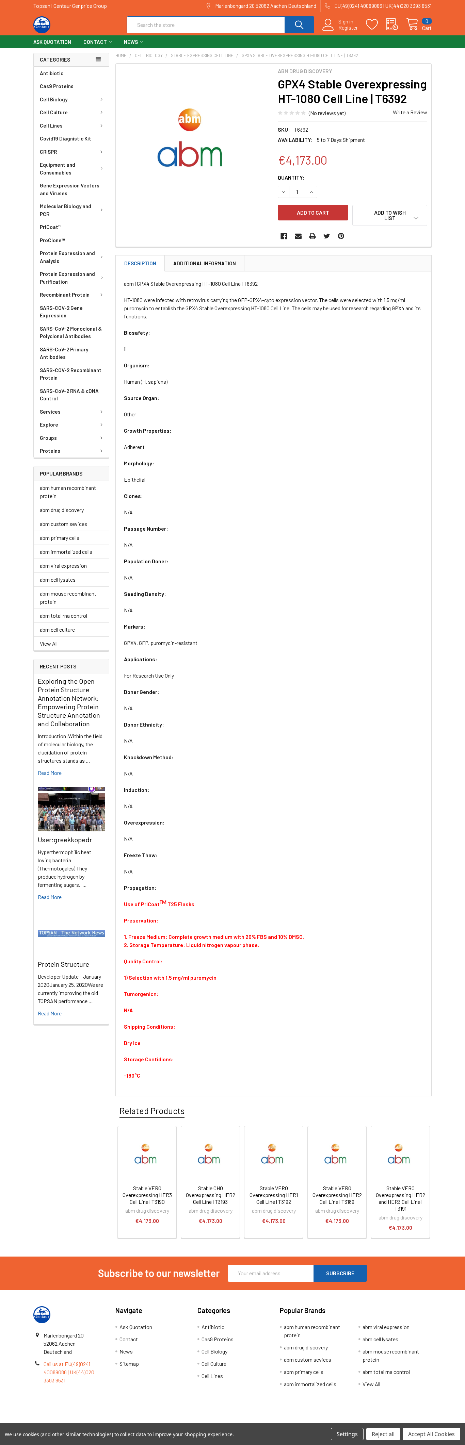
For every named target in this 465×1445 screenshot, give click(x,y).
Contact (95, 42)
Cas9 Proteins (57, 86)
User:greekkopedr (65, 839)
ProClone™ (52, 240)
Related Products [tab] (152, 1111)
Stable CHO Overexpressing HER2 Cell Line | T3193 (210, 1195)
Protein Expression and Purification (67, 278)
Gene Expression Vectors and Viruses (69, 189)
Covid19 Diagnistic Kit (65, 138)
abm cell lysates (58, 579)
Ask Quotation (52, 42)
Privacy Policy (382, 1420)
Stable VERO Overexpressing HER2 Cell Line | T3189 (337, 1195)
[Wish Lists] (376, 24)
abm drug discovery (62, 509)
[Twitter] (327, 236)
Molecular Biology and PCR (65, 210)
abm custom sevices (63, 523)
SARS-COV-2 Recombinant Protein (70, 374)
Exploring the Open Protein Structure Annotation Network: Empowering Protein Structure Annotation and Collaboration (69, 702)
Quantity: (291, 177)
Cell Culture (54, 112)
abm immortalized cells (66, 551)
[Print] (312, 236)
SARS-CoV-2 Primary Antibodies (64, 353)
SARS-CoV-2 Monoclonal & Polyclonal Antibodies (71, 332)
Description (140, 263)
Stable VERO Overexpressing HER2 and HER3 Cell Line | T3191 (400, 1198)
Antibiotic (51, 73)
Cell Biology (53, 99)
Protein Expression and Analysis (67, 257)
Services (50, 412)
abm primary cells (59, 537)
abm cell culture (57, 629)
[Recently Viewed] (396, 24)
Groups (48, 438)
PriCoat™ (51, 227)
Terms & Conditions (83, 1420)
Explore (49, 424)
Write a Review (410, 112)
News (131, 42)
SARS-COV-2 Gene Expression (61, 312)
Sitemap (129, 1363)
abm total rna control (63, 615)
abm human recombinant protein (68, 491)
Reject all (383, 1434)
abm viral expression (63, 565)
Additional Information (204, 263)
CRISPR (48, 152)
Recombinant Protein (65, 295)
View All (49, 643)
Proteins (50, 451)
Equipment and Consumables (57, 169)
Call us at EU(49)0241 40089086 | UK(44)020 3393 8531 (69, 1372)
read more (50, 772)
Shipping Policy (182, 1420)
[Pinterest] (341, 236)
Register (348, 27)
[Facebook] (284, 236)
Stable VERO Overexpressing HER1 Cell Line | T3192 (274, 1195)
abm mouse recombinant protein (68, 597)
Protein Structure (63, 964)
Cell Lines (51, 125)
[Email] (298, 236)
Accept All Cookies (431, 1434)
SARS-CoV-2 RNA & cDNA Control (69, 395)
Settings (347, 1434)
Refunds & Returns (282, 1420)
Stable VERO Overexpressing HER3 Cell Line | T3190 (147, 1195)
